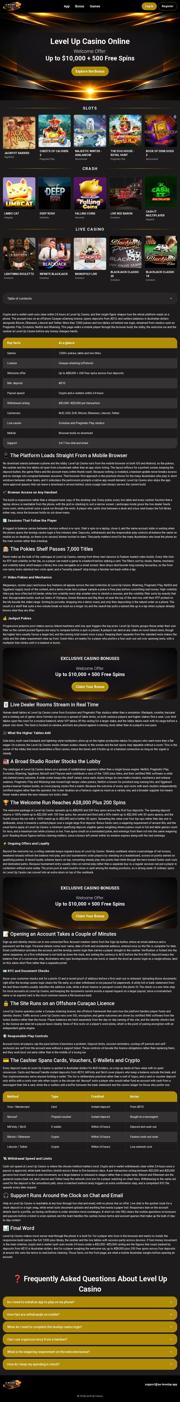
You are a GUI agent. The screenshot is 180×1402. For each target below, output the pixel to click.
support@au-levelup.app (161, 1384)
